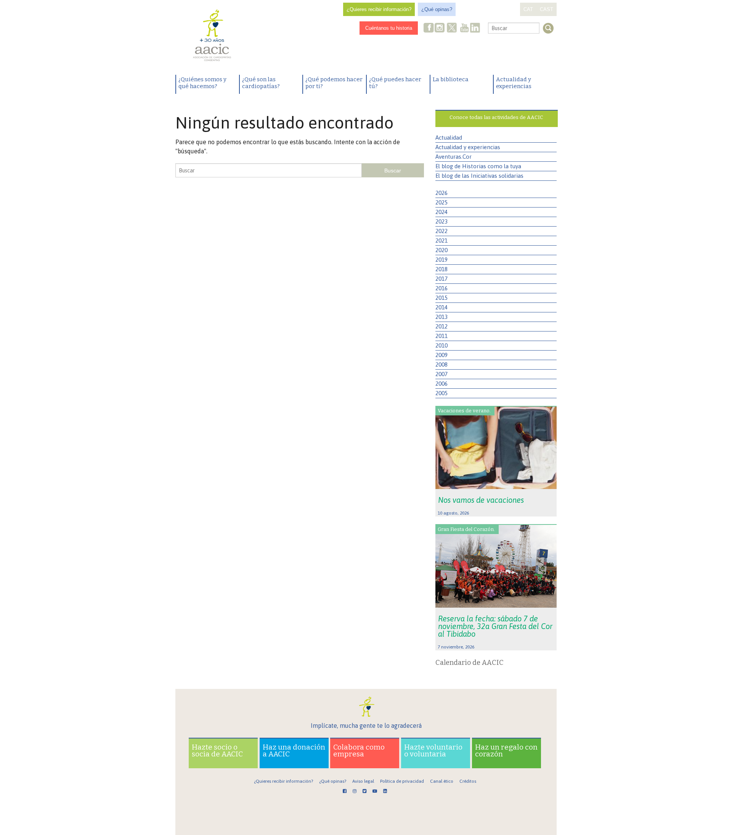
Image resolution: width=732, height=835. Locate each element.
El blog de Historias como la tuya (478, 166)
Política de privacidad (402, 781)
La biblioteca (451, 79)
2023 (441, 221)
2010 (441, 345)
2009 (441, 355)
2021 (441, 240)
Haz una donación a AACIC (294, 750)
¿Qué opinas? (436, 9)
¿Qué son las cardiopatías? (261, 83)
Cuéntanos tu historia (388, 28)
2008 (441, 364)
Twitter (452, 28)
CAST (546, 9)
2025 (441, 202)
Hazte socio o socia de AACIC (217, 750)
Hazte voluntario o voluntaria (433, 750)
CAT (528, 9)
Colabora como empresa (359, 750)
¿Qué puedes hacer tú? (395, 83)
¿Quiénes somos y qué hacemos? (202, 83)
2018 (441, 269)
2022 (441, 231)
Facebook (429, 28)
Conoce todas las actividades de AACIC (496, 117)
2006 (441, 383)
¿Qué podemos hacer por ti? (334, 83)
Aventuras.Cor (453, 156)
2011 (441, 336)
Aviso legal (363, 781)
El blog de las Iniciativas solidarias (479, 175)
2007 (441, 374)
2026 (441, 193)
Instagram (440, 28)
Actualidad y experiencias (513, 83)
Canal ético (441, 781)
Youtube (464, 28)
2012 (441, 326)
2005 (441, 393)
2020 (441, 250)
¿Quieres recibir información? (379, 9)
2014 (441, 307)
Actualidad (448, 137)
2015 (441, 297)
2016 (441, 288)
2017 (441, 278)
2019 (441, 259)
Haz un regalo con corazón (506, 750)
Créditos (467, 781)
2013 (441, 317)
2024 (441, 212)
